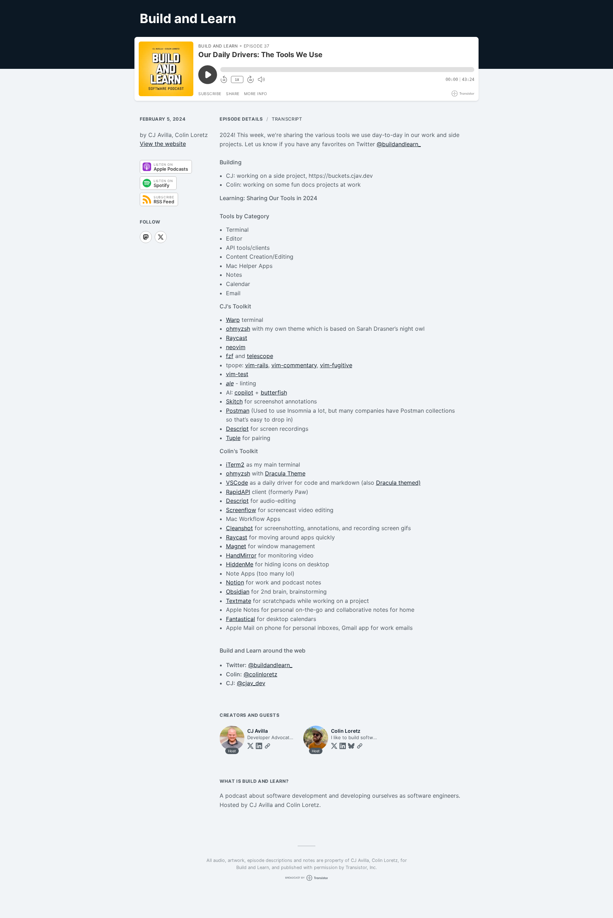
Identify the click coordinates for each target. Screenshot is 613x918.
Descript (237, 428)
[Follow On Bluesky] (351, 746)
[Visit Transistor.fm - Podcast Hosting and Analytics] (463, 93)
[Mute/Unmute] (261, 79)
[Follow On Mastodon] (146, 237)
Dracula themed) (398, 482)
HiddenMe (239, 564)
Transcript (287, 119)
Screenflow (241, 509)
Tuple (233, 437)
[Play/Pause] (166, 69)
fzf (229, 355)
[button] (347, 69)
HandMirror (241, 555)
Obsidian (237, 591)
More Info (255, 93)
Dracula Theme (285, 473)
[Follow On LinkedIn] (259, 746)
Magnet (236, 546)
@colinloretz (260, 674)
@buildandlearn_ (399, 144)
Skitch (234, 401)
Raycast (236, 337)
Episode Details (241, 119)
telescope (260, 355)
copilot (243, 392)
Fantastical (240, 618)
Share (233, 93)
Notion (235, 582)
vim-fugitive (336, 365)
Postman (237, 410)
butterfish (274, 392)
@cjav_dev (251, 683)
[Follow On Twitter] (250, 746)
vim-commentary (294, 365)
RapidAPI (238, 491)
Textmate (238, 600)
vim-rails (256, 365)
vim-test (237, 374)
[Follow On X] (161, 237)
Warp (233, 319)
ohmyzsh (238, 328)
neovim (235, 347)
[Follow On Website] (267, 746)
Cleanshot (239, 528)
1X (237, 80)
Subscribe (210, 93)
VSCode (237, 482)
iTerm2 (235, 464)
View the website (163, 143)
